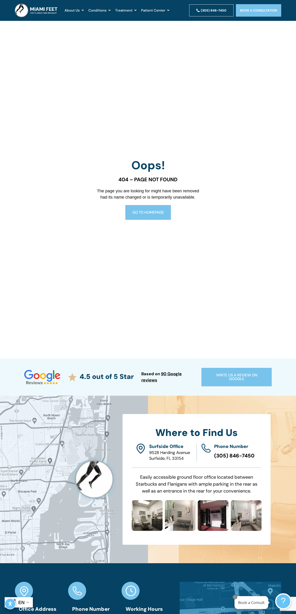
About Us (72, 10)
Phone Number (231, 446)
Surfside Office (166, 446)
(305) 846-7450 (234, 455)
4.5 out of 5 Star (107, 376)
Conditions (97, 10)
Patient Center (153, 10)
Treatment (124, 10)
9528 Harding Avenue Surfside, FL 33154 (169, 455)
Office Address (37, 609)
